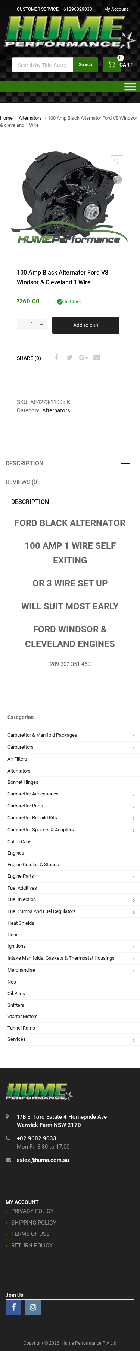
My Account (116, 9)
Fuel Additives (22, 888)
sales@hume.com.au (43, 1160)
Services (16, 1039)
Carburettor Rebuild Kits (32, 817)
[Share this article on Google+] (82, 358)
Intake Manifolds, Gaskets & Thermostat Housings (61, 958)
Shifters (15, 1005)
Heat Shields (20, 923)
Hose (13, 935)
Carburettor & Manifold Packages (42, 735)
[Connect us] (13, 1307)
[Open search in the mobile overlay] (55, 64)
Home (6, 118)
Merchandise (21, 970)
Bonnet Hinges (22, 782)
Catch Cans (19, 841)
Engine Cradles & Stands (33, 864)
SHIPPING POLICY (33, 1222)
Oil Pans (16, 993)
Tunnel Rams (21, 1028)
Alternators (30, 118)
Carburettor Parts (25, 806)
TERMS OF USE (30, 1234)
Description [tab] (24, 463)
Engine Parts (20, 876)
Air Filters (17, 759)
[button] (117, 161)
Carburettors (20, 747)
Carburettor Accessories (33, 794)
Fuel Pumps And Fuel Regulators (41, 911)
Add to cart (86, 325)
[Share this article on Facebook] (55, 358)
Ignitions (16, 946)
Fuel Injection (21, 899)
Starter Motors (22, 1016)
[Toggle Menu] (130, 89)
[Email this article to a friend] (95, 358)
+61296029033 (76, 9)
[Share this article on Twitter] (69, 358)
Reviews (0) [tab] (22, 482)
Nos (11, 982)
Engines (15, 853)
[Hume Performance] (70, 47)
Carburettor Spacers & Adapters (40, 829)
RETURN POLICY (32, 1245)
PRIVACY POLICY (32, 1211)
